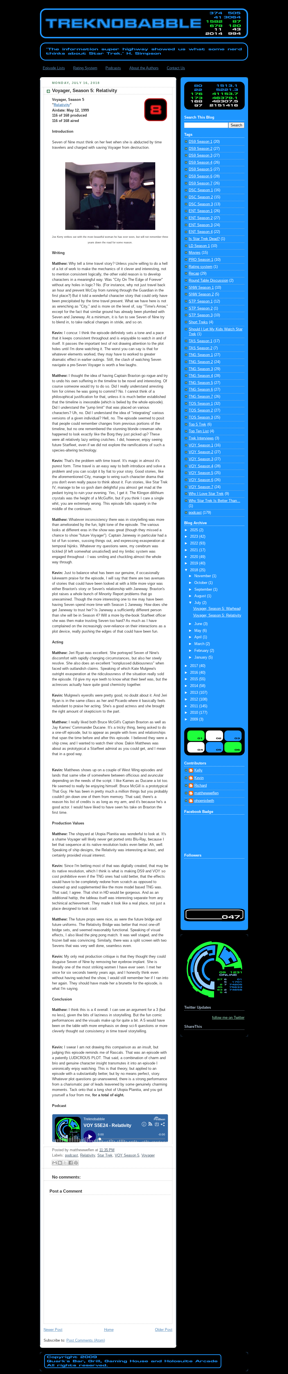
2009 (194, 719)
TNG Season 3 (201, 369)
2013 (194, 693)
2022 (194, 543)
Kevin (199, 778)
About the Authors (144, 68)
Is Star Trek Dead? (204, 239)
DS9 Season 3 (200, 155)
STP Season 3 (201, 315)
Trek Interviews (201, 438)
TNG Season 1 (201, 355)
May (198, 631)
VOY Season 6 (201, 480)
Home (109, 1330)
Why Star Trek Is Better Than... (214, 501)
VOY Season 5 (127, 1155)
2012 (194, 699)
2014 (194, 686)
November (203, 576)
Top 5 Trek (197, 424)
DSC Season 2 (201, 197)
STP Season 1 (201, 301)
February (202, 651)
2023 (194, 537)
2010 (194, 713)
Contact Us (176, 68)
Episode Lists (54, 68)
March (200, 644)
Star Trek (104, 1155)
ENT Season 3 (201, 225)
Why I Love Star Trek (206, 494)
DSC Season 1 (201, 190)
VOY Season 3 (201, 459)
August (200, 596)
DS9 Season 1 (200, 142)
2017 (194, 666)
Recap (194, 273)
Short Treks (198, 322)
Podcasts (113, 68)
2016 (194, 673)
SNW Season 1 (201, 288)
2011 (194, 706)
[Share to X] (65, 1163)
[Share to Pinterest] (76, 1163)
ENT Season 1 (201, 211)
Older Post (163, 1330)
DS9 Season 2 (200, 149)
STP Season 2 (201, 308)
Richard (200, 786)
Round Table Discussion (208, 281)
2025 (194, 530)
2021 (194, 550)
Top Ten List (199, 431)
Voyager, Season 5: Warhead (216, 609)
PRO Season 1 (201, 260)
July (198, 603)
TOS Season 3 (201, 417)
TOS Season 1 (201, 404)
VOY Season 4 (201, 466)
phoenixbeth (204, 801)
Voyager (148, 1155)
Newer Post (53, 1330)
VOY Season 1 (201, 445)
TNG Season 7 (201, 397)
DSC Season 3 (201, 204)
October (201, 583)
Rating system (200, 267)
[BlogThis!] (60, 1163)
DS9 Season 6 (200, 176)
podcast (71, 1155)
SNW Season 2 (201, 294)
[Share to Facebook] (70, 1163)
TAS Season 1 (200, 341)
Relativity (62, 105)
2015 (194, 679)
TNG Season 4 (201, 376)
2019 (194, 563)
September (203, 590)
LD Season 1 (199, 246)
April (198, 637)
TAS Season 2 (200, 348)
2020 (194, 557)
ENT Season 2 (201, 218)
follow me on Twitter (228, 1018)
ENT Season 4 (201, 232)
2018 (194, 570)
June (198, 624)
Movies (195, 253)
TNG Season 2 (201, 362)
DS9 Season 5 (200, 169)
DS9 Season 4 (200, 162)
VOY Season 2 (201, 452)
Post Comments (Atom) (85, 1340)
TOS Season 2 (201, 410)
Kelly (198, 770)
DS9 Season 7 (200, 183)
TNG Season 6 (201, 390)
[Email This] (54, 1163)
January (201, 657)
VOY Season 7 (201, 487)
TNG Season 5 (201, 383)
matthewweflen (206, 793)
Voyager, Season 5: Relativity (217, 615)
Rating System (85, 68)
